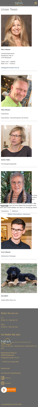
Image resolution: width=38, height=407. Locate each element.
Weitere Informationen (15, 214)
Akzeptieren (5, 211)
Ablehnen (15, 211)
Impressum (26, 214)
